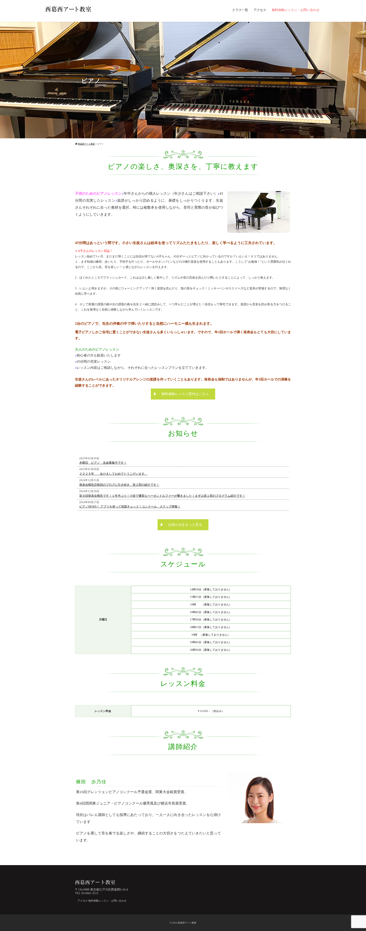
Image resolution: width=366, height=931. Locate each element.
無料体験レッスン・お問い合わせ (295, 10)
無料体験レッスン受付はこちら (185, 394)
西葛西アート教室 (187, 922)
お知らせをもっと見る (185, 524)
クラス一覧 (240, 10)
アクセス (260, 10)
